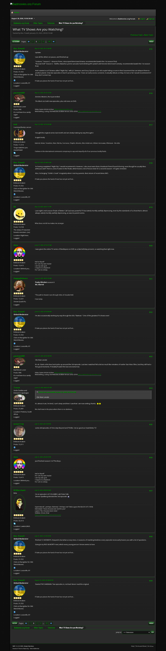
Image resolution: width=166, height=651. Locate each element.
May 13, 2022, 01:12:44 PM (43, 48)
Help (132, 646)
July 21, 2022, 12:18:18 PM (43, 536)
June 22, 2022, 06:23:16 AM (43, 278)
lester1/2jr (19, 424)
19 (49, 41)
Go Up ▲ (150, 646)
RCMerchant (20, 490)
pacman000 (19, 92)
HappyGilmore (21, 278)
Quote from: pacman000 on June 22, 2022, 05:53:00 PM (57, 392)
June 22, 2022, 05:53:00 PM (43, 356)
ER (15, 206)
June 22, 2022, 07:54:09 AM (43, 312)
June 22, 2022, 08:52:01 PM (43, 387)
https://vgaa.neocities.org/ (63, 109)
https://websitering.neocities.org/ (89, 111)
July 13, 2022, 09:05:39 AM (43, 490)
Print (151, 42)
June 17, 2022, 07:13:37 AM (43, 245)
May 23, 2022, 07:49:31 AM (43, 162)
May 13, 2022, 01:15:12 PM (43, 93)
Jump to (118, 632)
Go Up (14, 623)
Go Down (15, 42)
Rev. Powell (19, 48)
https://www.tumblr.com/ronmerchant (48, 515)
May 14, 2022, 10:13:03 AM (43, 124)
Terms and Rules (141, 646)
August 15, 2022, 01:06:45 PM (44, 580)
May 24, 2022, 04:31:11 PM (43, 207)
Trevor (17, 387)
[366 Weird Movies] (15, 80)
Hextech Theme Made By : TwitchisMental (26, 648)
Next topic (148, 35)
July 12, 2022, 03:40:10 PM (43, 457)
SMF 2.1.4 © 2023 (18, 646)
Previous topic (137, 35)
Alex (16, 245)
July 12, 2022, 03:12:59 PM (43, 424)
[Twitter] (15, 447)
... (46, 41)
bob (15, 124)
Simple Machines (29, 646)
